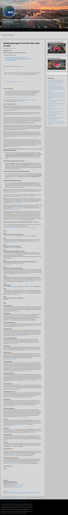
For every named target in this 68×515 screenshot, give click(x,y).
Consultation (3, 29)
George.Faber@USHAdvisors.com (10, 455)
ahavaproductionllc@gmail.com (16, 202)
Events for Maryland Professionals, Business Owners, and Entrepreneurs (18, 58)
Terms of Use (3, 501)
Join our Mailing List (19, 101)
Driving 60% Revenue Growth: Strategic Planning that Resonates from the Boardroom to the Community (56, 97)
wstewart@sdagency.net (8, 425)
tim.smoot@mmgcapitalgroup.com (35, 349)
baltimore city (31, 492)
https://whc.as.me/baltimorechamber (11, 227)
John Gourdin (12, 429)
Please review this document (12, 146)
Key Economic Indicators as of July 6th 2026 (55, 83)
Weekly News (23, 493)
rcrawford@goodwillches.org (13, 219)
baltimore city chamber (36, 492)
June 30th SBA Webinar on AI (53, 85)
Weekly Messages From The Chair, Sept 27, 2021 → (35, 497)
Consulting (22, 29)
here (7, 158)
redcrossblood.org (9, 319)
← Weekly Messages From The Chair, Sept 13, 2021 (10, 497)
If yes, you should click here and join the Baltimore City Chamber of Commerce (16, 97)
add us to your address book (31, 99)
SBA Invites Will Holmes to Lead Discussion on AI (56, 103)
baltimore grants (5, 493)
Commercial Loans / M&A (30, 29)
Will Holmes (14, 48)
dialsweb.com (17, 310)
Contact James (13, 247)
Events (33, 222)
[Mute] (62, 52)
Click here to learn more (27, 370)
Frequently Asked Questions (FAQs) (20, 501)
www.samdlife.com (33, 432)
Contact (8, 29)
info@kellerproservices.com (15, 209)
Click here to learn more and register (9, 235)
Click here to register (18, 273)
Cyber (37, 29)
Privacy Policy (9, 501)
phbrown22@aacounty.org (20, 326)
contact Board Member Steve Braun (34, 121)
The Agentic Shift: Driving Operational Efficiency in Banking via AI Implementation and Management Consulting (56, 123)
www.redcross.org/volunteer (9, 406)
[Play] (48, 52)
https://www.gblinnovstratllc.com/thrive (21, 335)
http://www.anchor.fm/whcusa (17, 486)
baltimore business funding (24, 492)
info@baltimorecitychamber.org (29, 227)
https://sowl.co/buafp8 (13, 343)
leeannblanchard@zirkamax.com (9, 387)
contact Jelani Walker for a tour (11, 74)
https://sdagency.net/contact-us (21, 424)
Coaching (17, 29)
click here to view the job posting (19, 207)
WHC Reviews (50, 91)
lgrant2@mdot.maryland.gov (23, 416)
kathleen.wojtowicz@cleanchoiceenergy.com (13, 463)
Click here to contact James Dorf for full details (26, 196)
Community (41, 29)
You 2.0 (5, 331)
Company (12, 29)
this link (37, 142)
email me (25, 129)
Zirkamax (22, 385)
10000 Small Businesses (10, 492)
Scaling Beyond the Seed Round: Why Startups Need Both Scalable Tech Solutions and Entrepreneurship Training (56, 118)
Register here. (21, 66)
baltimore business (17, 492)
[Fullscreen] (64, 52)
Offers (38, 222)
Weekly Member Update (17, 493)
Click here (11, 446)
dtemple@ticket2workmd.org (11, 359)
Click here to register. (7, 264)
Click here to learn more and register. (10, 286)
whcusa (26, 493)
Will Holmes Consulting (35, 493)
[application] (57, 48)
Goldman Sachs (11, 493)
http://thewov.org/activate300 (28, 281)
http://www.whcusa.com (20, 485)
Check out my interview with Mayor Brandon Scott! (13, 81)
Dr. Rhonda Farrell (28, 235)
